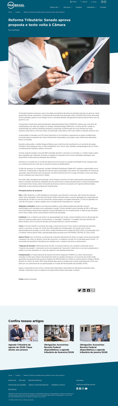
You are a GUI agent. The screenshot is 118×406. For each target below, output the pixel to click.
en (105, 2)
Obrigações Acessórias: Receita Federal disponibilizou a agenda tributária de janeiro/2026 (93, 348)
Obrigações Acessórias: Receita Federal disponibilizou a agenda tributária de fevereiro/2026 (59, 348)
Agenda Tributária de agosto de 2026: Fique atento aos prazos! (20, 347)
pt (102, 2)
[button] (95, 3)
